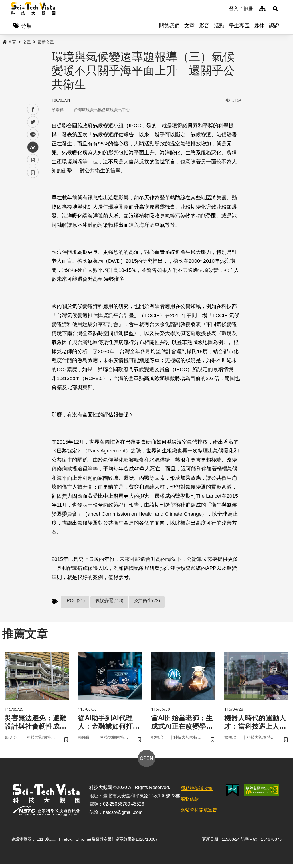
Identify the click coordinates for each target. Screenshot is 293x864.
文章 (189, 26)
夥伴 (259, 26)
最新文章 (46, 42)
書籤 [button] (33, 172)
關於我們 (169, 26)
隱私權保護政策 (197, 788)
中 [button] (33, 147)
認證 (274, 26)
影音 (204, 26)
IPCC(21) (75, 600)
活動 (219, 26)
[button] (275, 8)
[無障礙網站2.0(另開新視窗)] (261, 790)
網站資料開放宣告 (199, 809)
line (31, 134)
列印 (33, 159)
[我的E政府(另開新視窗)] (232, 790)
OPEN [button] (146, 758)
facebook (33, 109)
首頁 (12, 42)
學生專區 (239, 26)
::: (225, 8)
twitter (33, 122)
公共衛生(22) (147, 600)
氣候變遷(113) (109, 600)
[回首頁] (33, 8)
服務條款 (190, 799)
